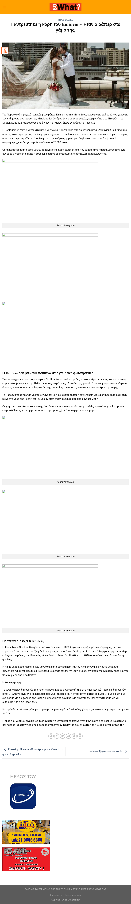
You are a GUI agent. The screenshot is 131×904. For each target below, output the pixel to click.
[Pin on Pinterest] (74, 736)
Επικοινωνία (56, 895)
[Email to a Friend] (68, 736)
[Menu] (4, 7)
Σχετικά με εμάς (73, 895)
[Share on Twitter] (62, 736)
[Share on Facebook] (56, 736)
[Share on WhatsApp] (51, 736)
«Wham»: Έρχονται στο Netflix (106, 751)
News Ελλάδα (65, 20)
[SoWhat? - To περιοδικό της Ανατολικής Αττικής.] (65, 7)
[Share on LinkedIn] (80, 736)
